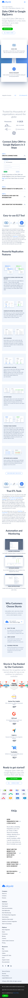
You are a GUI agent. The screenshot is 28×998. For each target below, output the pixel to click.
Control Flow (4, 512)
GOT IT (5, 995)
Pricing (3, 942)
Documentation (6, 962)
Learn (3, 957)
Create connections (9, 155)
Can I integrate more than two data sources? (12, 864)
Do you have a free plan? (12, 872)
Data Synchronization (7, 908)
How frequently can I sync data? (12, 821)
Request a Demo (9, 32)
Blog (3, 948)
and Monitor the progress (12, 204)
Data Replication (6, 910)
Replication (15, 236)
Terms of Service (6, 971)
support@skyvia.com (7, 977)
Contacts (4, 895)
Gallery (3, 953)
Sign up (4, 178)
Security (4, 973)
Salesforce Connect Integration (9, 921)
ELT (15, 95)
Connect (4, 938)
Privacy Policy (5, 975)
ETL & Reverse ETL (23, 95)
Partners (4, 897)
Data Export (5, 906)
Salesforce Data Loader (7, 919)
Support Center (5, 959)
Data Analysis (5, 917)
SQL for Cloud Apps (7, 923)
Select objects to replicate (12, 188)
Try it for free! (14, 778)
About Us (4, 893)
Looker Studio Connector (8, 940)
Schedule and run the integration (10, 196)
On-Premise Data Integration (9, 914)
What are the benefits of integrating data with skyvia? (12, 853)
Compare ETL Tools (6, 955)
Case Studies (5, 951)
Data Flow (20, 511)
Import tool (13, 499)
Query (3, 931)
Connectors (5, 934)
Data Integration (9, 6)
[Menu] (25, 2)
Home (3, 6)
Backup (4, 936)
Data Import (5, 904)
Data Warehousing (6, 912)
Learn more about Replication (14, 473)
